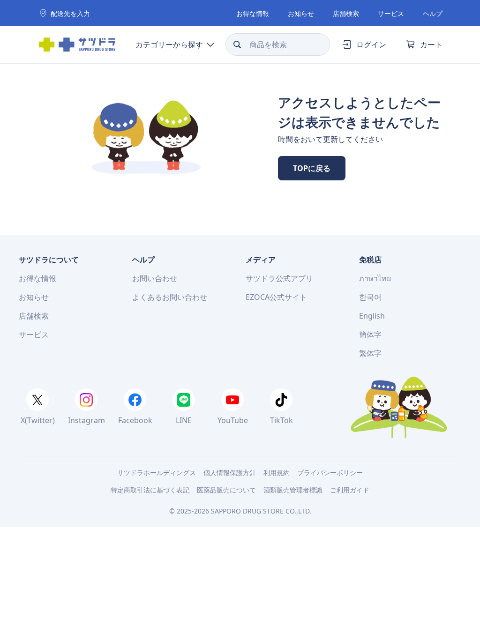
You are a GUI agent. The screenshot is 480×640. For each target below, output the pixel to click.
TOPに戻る (311, 168)
